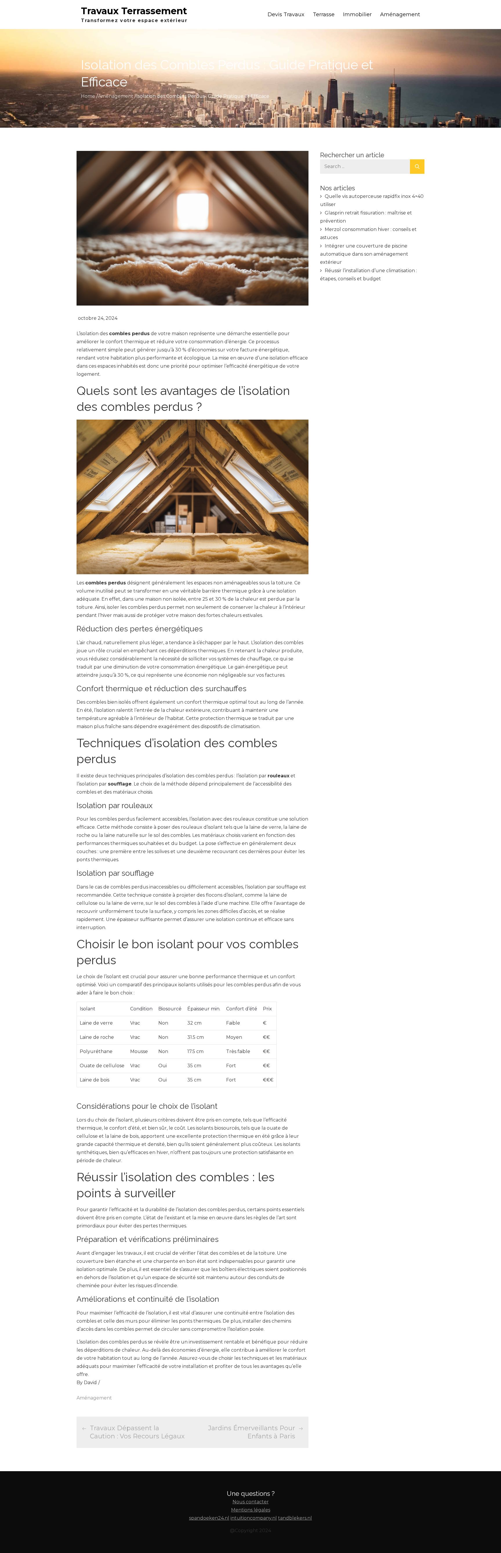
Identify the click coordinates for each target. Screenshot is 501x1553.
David (90, 1382)
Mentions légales (250, 1510)
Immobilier (357, 14)
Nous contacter (251, 1502)
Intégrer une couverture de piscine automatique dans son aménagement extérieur (364, 254)
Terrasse (324, 14)
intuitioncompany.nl (253, 1518)
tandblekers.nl (295, 1518)
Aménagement (400, 14)
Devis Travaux (286, 14)
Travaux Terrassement (134, 11)
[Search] (417, 166)
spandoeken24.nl (209, 1518)
